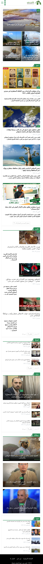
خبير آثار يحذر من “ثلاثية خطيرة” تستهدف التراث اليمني (16, 412)
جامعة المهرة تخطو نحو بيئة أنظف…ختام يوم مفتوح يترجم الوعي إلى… (31, 42)
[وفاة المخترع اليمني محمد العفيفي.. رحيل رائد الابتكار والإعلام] (21, 501)
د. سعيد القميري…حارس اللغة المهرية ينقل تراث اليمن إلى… (22, 483)
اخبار (38, 10)
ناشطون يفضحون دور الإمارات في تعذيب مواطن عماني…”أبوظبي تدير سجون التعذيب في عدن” (23, 280)
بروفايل (21, 504)
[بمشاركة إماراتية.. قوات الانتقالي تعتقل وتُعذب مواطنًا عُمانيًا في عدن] (29, 304)
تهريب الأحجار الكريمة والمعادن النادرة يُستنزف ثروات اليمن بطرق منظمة (23, 248)
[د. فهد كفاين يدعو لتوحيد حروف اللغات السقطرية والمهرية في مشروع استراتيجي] (21, 388)
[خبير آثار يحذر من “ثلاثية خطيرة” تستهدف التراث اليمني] (36, 414)
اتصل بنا (12, 558)
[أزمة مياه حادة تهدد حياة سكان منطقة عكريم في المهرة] (36, 541)
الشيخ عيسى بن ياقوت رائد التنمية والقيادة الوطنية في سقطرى (12, 57)
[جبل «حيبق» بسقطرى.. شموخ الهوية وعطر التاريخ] (12, 38)
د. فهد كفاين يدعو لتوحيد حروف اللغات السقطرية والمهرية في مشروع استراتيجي (21, 396)
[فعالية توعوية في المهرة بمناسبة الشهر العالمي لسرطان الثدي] (36, 345)
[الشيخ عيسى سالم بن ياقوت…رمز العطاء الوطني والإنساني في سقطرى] (21, 449)
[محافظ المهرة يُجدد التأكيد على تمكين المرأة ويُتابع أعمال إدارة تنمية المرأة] (36, 362)
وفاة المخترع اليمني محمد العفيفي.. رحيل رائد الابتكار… (21, 509)
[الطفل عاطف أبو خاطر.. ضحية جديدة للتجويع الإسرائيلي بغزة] (36, 532)
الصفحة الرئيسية (28, 558)
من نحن (19, 558)
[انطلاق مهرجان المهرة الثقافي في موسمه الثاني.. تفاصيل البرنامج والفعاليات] (36, 423)
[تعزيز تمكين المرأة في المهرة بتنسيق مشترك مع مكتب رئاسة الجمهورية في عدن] (36, 353)
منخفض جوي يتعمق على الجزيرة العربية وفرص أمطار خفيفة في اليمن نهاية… (30, 57)
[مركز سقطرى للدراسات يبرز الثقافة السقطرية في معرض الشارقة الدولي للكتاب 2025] (21, 78)
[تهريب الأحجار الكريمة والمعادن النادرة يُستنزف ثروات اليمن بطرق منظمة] (29, 237)
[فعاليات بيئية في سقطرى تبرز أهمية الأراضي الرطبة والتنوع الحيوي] (21, 20)
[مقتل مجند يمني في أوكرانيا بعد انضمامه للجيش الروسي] (36, 523)
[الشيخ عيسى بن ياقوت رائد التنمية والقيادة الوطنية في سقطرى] (12, 53)
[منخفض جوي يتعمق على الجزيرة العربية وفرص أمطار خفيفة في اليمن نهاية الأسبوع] (30, 53)
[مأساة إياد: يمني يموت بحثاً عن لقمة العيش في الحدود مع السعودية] (36, 549)
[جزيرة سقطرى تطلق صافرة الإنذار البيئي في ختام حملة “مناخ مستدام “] (21, 194)
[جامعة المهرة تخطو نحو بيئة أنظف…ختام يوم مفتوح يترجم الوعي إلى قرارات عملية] (30, 38)
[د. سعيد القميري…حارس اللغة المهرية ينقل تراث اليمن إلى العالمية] (21, 475)
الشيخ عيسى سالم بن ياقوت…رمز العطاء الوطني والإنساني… (21, 457)
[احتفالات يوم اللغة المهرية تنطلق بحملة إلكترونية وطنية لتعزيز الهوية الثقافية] (36, 405)
